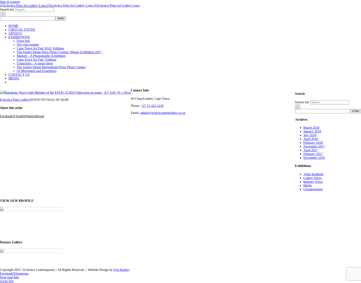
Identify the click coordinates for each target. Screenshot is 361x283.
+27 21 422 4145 (152, 105)
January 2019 (312, 131)
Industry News (313, 181)
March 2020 (311, 127)
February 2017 (313, 154)
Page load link (9, 277)
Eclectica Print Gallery (15, 99)
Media (307, 185)
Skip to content (10, 2)
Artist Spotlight (313, 174)
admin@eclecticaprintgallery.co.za (162, 113)
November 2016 (314, 157)
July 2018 (309, 135)
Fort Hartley (122, 270)
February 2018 (313, 142)
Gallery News (312, 178)
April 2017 (310, 150)
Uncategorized (313, 189)
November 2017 (314, 146)
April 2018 (310, 139)
